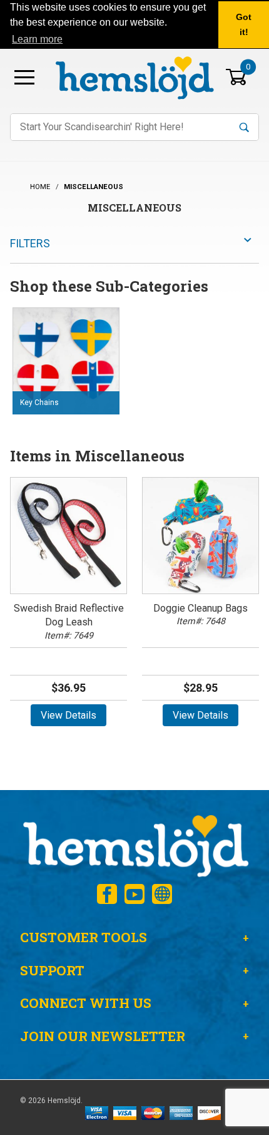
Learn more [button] (37, 39)
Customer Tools (83, 937)
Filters (30, 243)
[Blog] (162, 894)
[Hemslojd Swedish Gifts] (134, 76)
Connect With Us (85, 1003)
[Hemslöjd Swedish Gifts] (134, 844)
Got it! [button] (243, 24)
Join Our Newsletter (102, 1036)
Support (52, 970)
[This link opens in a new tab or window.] (107, 894)
